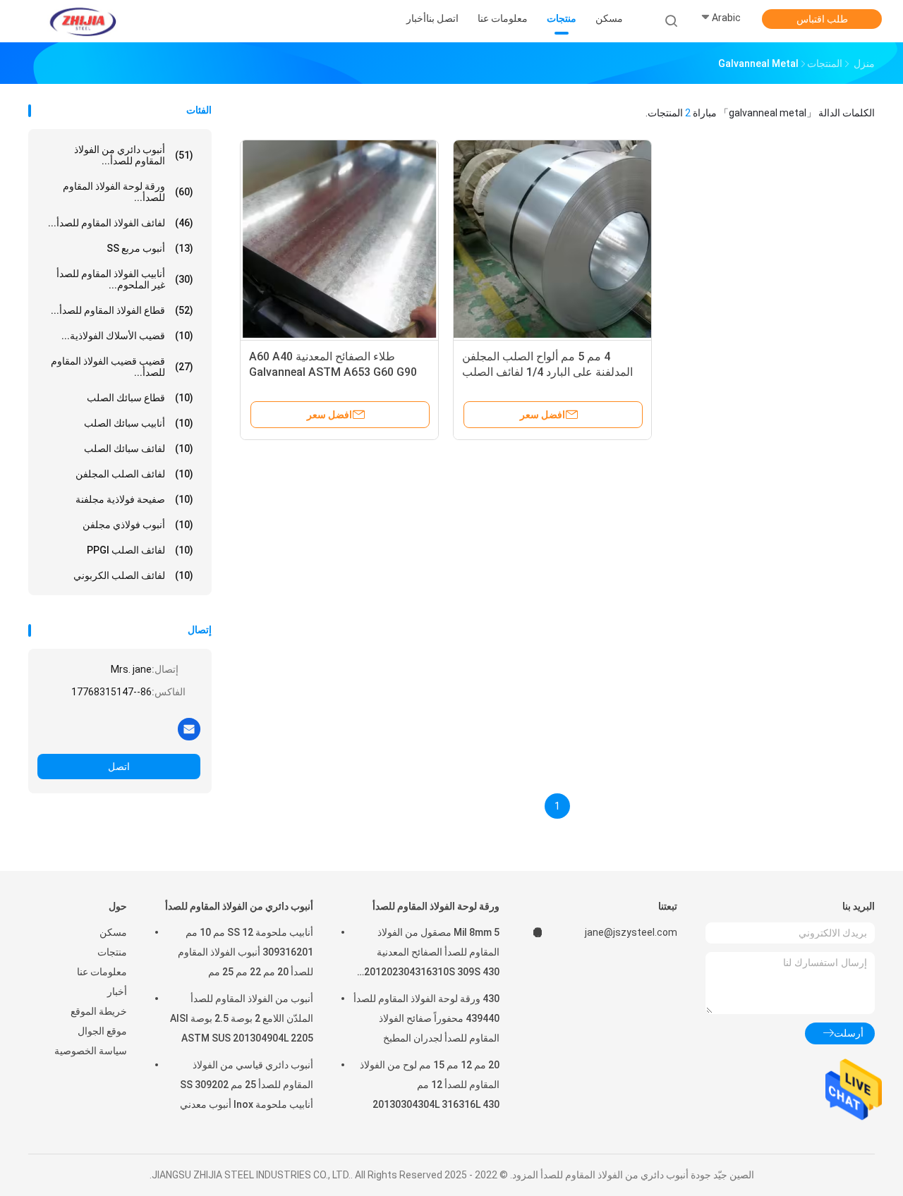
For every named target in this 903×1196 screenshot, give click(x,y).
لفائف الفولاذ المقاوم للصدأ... (120, 222)
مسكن (113, 932)
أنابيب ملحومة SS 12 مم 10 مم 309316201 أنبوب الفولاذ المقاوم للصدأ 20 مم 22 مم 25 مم (245, 952)
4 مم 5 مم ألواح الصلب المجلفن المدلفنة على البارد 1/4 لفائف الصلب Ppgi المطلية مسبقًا (547, 372)
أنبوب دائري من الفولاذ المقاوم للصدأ (239, 906)
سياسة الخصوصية (90, 1050)
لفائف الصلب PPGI (140, 550)
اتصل (119, 766)
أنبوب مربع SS (150, 248)
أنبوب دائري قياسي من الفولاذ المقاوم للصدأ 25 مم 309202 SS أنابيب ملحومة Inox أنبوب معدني (246, 1084)
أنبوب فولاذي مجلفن (138, 524)
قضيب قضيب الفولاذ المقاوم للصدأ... (122, 366)
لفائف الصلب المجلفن (134, 474)
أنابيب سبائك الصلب (138, 423)
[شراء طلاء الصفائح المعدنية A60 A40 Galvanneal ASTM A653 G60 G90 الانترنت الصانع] (339, 239)
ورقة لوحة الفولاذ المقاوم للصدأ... (128, 192)
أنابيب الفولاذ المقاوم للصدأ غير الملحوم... (124, 279)
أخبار (117, 991)
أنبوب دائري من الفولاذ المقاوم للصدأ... (133, 155)
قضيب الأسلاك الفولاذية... (127, 335)
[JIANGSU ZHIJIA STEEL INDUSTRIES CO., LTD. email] (189, 728)
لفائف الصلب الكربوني (133, 575)
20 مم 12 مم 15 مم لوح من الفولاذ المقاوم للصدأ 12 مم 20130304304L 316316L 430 (429, 1084)
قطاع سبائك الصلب (140, 397)
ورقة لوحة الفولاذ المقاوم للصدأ (435, 906)
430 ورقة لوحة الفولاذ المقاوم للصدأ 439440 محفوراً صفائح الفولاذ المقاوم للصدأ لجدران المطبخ (426, 1018)
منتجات (112, 952)
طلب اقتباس (822, 19)
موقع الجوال (102, 1031)
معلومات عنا (102, 971)
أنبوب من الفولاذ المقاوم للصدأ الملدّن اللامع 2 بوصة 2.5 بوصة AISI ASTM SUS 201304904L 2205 (241, 1018)
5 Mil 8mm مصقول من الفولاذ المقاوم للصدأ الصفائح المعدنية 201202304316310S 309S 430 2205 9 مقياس (431, 954)
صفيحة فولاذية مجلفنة (134, 499)
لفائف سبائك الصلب (138, 448)
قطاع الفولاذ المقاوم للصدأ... (122, 310)
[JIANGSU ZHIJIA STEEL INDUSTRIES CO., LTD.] (83, 21)
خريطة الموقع (99, 1011)
